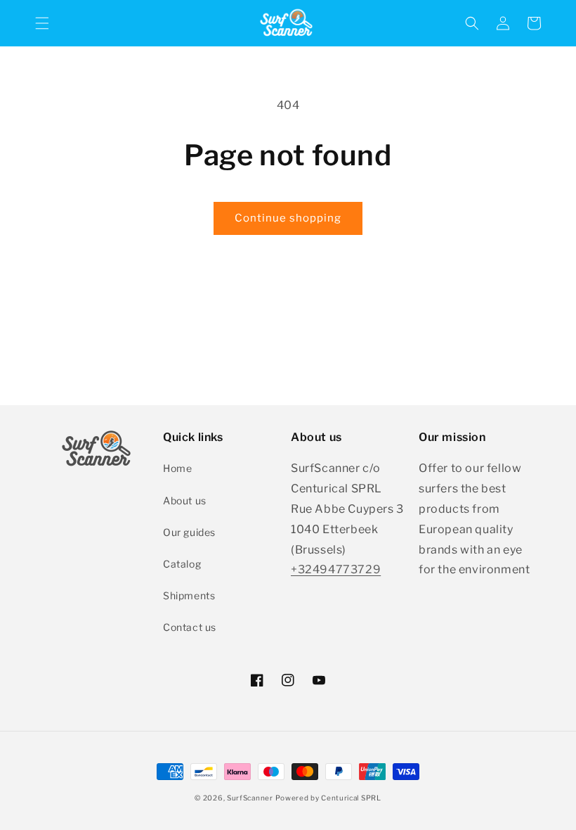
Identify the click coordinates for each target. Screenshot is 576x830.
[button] (42, 23)
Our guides (189, 532)
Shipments (189, 595)
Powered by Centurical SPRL (328, 797)
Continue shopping (288, 218)
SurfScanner (250, 797)
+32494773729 (336, 569)
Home (177, 468)
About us (185, 500)
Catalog (182, 564)
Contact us (189, 627)
